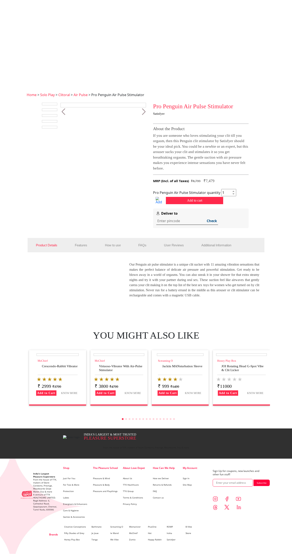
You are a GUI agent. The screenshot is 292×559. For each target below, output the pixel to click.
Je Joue (95, 533)
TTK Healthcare (131, 484)
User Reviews (174, 245)
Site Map (187, 484)
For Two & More (71, 484)
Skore (188, 533)
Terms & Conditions (133, 497)
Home (32, 94)
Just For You (69, 478)
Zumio (132, 539)
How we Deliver (161, 478)
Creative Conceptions (75, 526)
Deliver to (169, 213)
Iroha (169, 533)
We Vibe (114, 539)
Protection (68, 491)
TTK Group (128, 491)
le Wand (114, 533)
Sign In (186, 478)
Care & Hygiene (71, 510)
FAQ (155, 491)
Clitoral (64, 94)
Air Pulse (81, 94)
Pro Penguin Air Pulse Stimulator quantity (186, 192)
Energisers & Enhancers (75, 504)
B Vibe (189, 526)
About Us (127, 478)
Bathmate (96, 526)
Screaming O (116, 526)
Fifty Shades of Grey (74, 533)
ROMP (170, 526)
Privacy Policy (130, 504)
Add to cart (194, 200)
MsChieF (133, 533)
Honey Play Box (72, 539)
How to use (113, 245)
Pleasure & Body (101, 484)
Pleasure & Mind (101, 478)
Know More (69, 393)
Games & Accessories (74, 516)
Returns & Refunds (162, 484)
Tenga (94, 539)
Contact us (158, 497)
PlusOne (152, 526)
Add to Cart (46, 393)
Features (81, 245)
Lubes (66, 497)
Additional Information (216, 245)
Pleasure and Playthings (105, 491)
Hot (150, 533)
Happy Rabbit (155, 539)
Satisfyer (171, 539)
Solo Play (47, 94)
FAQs (142, 245)
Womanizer (135, 526)
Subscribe (262, 482)
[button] (63, 111)
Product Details (46, 245)
